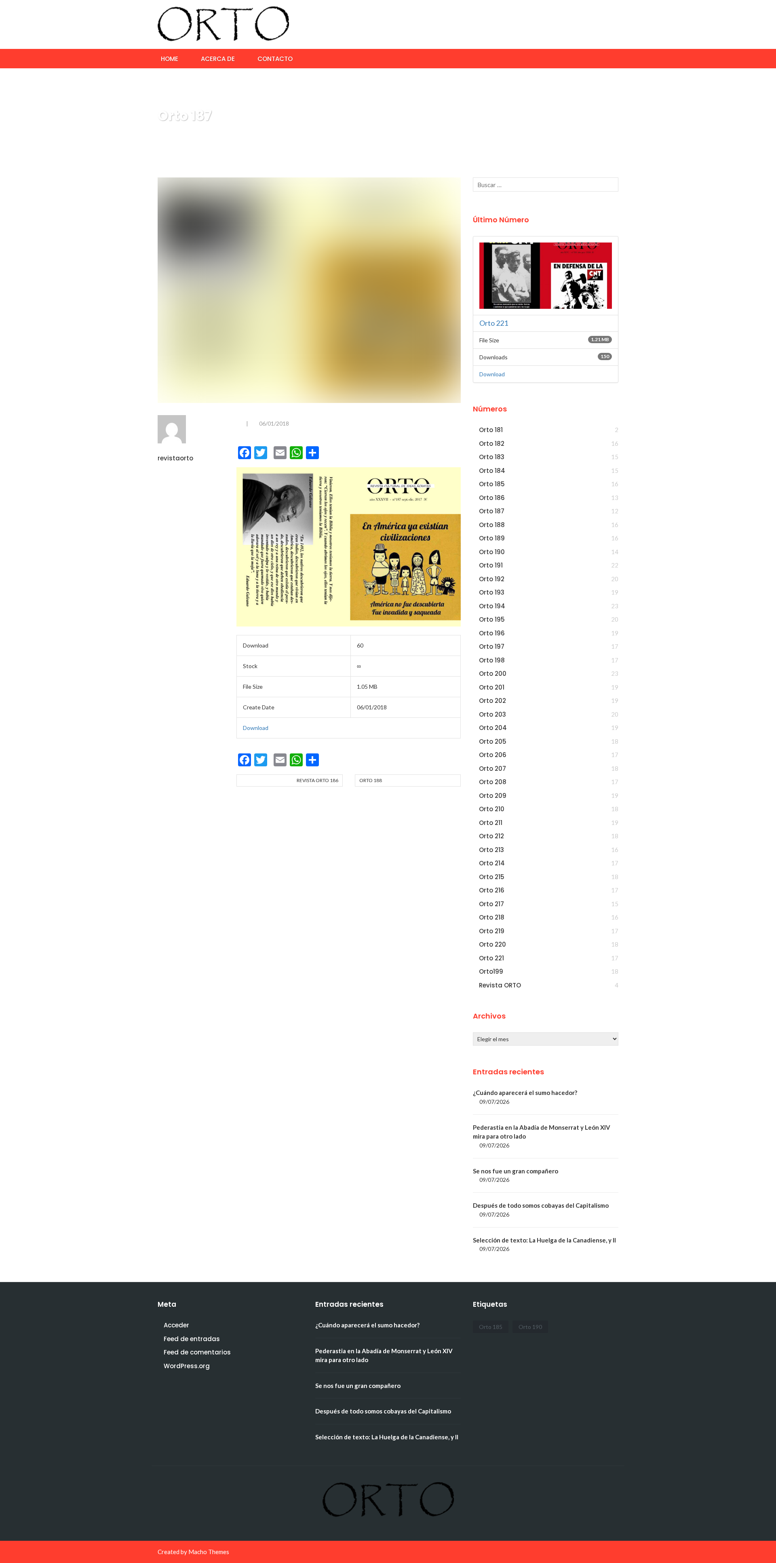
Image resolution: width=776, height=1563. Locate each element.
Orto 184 (492, 470)
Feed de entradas (192, 1339)
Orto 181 (491, 430)
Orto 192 (491, 579)
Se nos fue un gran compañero (515, 1171)
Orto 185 (492, 484)
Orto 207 (492, 768)
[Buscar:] (545, 184)
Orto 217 (491, 904)
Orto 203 (492, 714)
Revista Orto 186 (317, 780)
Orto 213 (491, 850)
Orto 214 (492, 863)
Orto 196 (492, 633)
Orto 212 (491, 836)
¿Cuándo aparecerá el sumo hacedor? (525, 1092)
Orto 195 (492, 619)
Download (255, 727)
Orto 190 (492, 552)
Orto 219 (491, 931)
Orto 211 (490, 822)
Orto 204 (493, 727)
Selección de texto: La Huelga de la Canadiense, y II (544, 1240)
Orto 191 (491, 565)
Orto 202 (492, 700)
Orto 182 (491, 443)
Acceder (176, 1325)
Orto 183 (491, 457)
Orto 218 (491, 917)
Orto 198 (492, 660)
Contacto (275, 59)
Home (169, 59)
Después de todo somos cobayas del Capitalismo (541, 1205)
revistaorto (175, 458)
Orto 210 (491, 809)
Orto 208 (492, 782)
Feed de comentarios (197, 1352)
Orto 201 (491, 687)
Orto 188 (370, 780)
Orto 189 (492, 538)
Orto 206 (492, 755)
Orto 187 (491, 511)
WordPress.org (187, 1366)
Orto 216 (491, 890)
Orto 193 (491, 592)
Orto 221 (493, 323)
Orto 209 (492, 795)
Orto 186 (492, 498)
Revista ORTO (500, 985)
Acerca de (218, 59)
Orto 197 (491, 646)
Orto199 (491, 971)
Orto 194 (492, 606)
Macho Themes (208, 1551)
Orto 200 (492, 673)
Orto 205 (492, 741)
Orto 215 (491, 877)
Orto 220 (492, 944)
